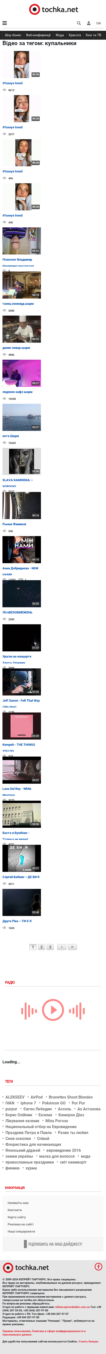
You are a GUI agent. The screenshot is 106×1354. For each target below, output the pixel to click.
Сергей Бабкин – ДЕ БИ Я (20, 877)
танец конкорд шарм (18, 303)
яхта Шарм (10, 436)
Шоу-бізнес (13, 35)
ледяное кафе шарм (17, 392)
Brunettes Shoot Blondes (71, 1097)
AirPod (37, 1097)
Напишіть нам (18, 1203)
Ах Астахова (89, 1109)
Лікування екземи (22, 1120)
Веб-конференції (38, 35)
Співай (43, 1138)
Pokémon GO (54, 1103)
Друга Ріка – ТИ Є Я (17, 921)
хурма (31, 1168)
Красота (75, 35)
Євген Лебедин (37, 1109)
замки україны (19, 1156)
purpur (11, 1109)
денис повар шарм (16, 348)
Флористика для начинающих (33, 1144)
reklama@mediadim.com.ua (72, 1307)
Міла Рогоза (56, 1120)
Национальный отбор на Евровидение (41, 1126)
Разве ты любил (73, 1132)
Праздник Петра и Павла (28, 1132)
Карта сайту (17, 1217)
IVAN (9, 1103)
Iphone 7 (28, 1103)
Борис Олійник (18, 1115)
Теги (9, 1081)
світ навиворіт (73, 1162)
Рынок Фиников (14, 524)
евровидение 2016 (63, 1150)
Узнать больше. (89, 1341)
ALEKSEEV (14, 1097)
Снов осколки (18, 1138)
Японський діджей (22, 1150)
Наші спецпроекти (21, 1231)
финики (12, 1168)
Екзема (45, 1115)
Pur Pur (78, 1103)
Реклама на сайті (20, 1224)
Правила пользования (16, 1331)
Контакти (15, 1210)
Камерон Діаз (71, 1115)
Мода (60, 35)
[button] (89, 23)
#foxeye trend (12, 83)
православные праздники (29, 1162)
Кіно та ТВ (93, 35)
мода (85, 1156)
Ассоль (64, 1109)
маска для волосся (57, 1156)
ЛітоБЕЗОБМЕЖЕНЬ (17, 612)
